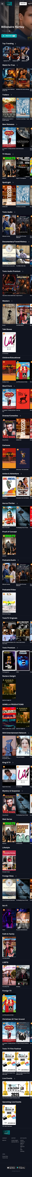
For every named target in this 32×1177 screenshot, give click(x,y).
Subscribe (23, 3)
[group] (9, 79)
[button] (2, 3)
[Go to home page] (8, 4)
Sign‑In (30, 3)
